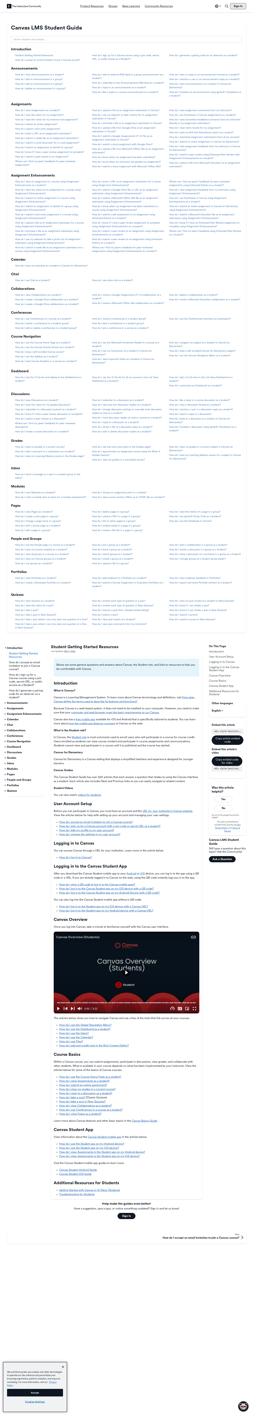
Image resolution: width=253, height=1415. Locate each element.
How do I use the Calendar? (76, 1037)
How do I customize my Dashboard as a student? (195, 385)
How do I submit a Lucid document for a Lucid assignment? (47, 142)
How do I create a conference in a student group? (42, 323)
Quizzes (17, 595)
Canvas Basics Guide (144, 1120)
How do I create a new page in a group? (37, 516)
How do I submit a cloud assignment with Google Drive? (122, 144)
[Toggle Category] (5, 648)
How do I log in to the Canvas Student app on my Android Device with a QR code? (109, 892)
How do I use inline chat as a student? (112, 280)
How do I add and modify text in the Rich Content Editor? (94, 1045)
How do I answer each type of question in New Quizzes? (123, 605)
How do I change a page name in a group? (38, 521)
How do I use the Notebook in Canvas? (190, 521)
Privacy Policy (221, 828)
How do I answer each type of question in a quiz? (118, 600)
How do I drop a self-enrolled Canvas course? (39, 351)
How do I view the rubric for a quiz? (34, 605)
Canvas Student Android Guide (78, 1170)
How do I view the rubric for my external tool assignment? (46, 119)
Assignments (21, 104)
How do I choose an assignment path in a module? (119, 492)
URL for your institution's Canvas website (167, 811)
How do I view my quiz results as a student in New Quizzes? (201, 600)
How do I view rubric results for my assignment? (195, 127)
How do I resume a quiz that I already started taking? (120, 610)
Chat (15, 274)
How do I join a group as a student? (111, 544)
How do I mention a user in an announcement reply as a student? (204, 79)
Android (131, 873)
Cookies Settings (35, 1401)
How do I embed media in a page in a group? (116, 525)
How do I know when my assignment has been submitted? (123, 157)
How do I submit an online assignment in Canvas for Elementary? (204, 141)
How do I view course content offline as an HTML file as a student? (128, 497)
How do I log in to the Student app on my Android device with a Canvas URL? (106, 910)
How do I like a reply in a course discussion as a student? (199, 400)
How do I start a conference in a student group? (118, 323)
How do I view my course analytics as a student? (41, 549)
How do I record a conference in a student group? (119, 318)
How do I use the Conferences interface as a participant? (200, 318)
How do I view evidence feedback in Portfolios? (194, 578)
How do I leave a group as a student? (112, 549)
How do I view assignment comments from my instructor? (200, 110)
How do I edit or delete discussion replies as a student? (121, 431)
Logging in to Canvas (222, 661)
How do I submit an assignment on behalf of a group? (44, 147)
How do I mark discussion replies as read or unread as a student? (127, 417)
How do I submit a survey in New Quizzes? (192, 619)
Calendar (18, 259)
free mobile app (85, 719)
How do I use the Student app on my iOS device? (89, 1148)
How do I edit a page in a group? (32, 530)
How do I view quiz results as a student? (113, 619)
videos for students (89, 795)
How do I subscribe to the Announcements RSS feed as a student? (128, 82)
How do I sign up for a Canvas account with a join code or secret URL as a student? (109, 826)
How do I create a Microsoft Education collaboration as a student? (204, 299)
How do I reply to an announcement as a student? (119, 87)
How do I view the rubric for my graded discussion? (43, 404)
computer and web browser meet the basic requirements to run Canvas (115, 712)
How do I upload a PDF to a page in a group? (116, 516)
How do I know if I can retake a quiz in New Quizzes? (198, 610)
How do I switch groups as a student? (112, 554)
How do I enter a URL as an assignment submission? (43, 133)
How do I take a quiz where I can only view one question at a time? (51, 619)
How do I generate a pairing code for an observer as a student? (203, 55)
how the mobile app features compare (91, 723)
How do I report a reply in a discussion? (190, 414)
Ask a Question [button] (222, 859)
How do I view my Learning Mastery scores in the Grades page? (49, 456)
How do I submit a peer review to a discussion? (40, 418)
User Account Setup (221, 656)
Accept (35, 1392)
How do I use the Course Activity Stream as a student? (44, 347)
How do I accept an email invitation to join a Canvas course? (47, 60)
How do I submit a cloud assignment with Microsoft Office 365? (126, 166)
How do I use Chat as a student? (32, 280)
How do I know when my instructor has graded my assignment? (126, 161)
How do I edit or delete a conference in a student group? (46, 328)
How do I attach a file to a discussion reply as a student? (122, 426)
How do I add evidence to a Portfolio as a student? (119, 578)
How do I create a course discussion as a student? (42, 431)
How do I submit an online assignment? (36, 124)
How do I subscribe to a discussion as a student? (118, 400)
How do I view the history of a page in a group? (194, 511)
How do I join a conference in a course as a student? (120, 328)
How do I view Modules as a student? (35, 492)
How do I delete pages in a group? (110, 511)
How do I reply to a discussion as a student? (115, 422)
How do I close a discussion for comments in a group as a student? (205, 554)
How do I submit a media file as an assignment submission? (47, 138)
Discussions (20, 394)
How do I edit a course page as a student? (38, 525)
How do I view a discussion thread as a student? (195, 404)
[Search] (227, 6)
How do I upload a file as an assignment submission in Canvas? (125, 110)
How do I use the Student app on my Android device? (91, 1143)
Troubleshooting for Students (76, 1194)
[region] (35, 1387)
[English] (24, 6)
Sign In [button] (126, 1216)
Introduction (21, 49)
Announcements (24, 68)
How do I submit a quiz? (105, 614)
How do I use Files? (71, 1041)
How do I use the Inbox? (74, 1033)
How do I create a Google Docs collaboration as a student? (46, 299)
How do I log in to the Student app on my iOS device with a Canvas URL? (103, 906)
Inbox (15, 468)
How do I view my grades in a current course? (40, 446)
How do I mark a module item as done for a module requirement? (50, 497)
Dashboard (20, 371)
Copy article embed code (227, 740)
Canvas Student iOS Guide (75, 1174)
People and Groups (26, 539)
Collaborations (23, 289)
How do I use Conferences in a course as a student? (43, 318)
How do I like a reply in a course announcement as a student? (125, 92)
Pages (15, 505)
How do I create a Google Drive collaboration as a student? (47, 304)
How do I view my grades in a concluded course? (118, 459)
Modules (18, 486)
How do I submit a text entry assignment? (37, 128)
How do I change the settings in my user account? (89, 834)
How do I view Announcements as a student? (39, 74)
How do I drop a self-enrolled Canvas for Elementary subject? (202, 350)
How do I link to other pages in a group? (113, 521)
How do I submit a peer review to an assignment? (42, 156)
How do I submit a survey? (183, 614)
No (223, 808)
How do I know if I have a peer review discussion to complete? (49, 414)
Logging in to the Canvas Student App (224, 669)
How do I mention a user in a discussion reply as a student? (201, 409)
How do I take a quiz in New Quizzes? (35, 614)
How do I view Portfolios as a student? (35, 578)
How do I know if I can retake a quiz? (189, 605)
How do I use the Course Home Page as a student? (42, 342)
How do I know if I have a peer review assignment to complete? (49, 152)
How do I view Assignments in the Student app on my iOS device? (99, 1156)
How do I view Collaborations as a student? (38, 294)
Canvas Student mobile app (104, 1137)
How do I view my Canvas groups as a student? (40, 558)
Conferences (21, 312)
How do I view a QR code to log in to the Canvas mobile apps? (97, 884)
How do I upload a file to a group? (110, 563)
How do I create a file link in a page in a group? (117, 530)
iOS (142, 873)
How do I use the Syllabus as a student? (36, 356)
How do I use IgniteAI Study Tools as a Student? (195, 516)
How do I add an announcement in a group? (39, 79)
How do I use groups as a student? (33, 563)
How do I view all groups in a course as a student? (42, 554)
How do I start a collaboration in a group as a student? (198, 544)
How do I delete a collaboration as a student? (193, 294)
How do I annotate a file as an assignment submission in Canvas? (127, 123)
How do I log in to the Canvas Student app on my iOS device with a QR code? (106, 888)
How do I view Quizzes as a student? (35, 600)
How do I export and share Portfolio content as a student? (200, 582)
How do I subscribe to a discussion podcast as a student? (45, 409)
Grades (17, 441)
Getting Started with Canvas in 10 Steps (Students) (89, 1190)
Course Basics (217, 680)
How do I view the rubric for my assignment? (39, 114)
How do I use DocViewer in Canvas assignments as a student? (202, 114)
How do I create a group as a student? (112, 558)
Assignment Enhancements (33, 175)
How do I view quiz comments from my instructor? (119, 624)
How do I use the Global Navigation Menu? (85, 1025)
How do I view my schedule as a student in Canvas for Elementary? (51, 265)
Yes (223, 799)
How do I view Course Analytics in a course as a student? (46, 361)
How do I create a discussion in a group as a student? (197, 549)
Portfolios (19, 572)
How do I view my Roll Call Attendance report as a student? (201, 132)
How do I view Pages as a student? (34, 511)
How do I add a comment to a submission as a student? (45, 451)
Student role (79, 737)
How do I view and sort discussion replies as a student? (121, 404)
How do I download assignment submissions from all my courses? (204, 137)
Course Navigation (26, 336)
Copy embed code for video (227, 761)
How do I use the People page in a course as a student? (45, 544)
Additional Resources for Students (224, 693)
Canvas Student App (221, 685)
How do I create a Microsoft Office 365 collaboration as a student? (128, 303)
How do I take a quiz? (27, 610)
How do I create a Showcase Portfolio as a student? (43, 582)
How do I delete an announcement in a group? (40, 88)
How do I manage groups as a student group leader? (197, 558)
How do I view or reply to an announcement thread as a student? (204, 74)
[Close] (63, 1367)
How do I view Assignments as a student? (37, 110)
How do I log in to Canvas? (75, 857)
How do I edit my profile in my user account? (86, 830)
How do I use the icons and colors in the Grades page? (121, 446)
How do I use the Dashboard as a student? (84, 1029)
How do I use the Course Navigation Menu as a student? (199, 355)
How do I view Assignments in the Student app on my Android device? (102, 1152)
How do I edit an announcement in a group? (39, 83)
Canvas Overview (220, 675)
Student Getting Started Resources (34, 55)
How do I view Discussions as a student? (37, 400)
